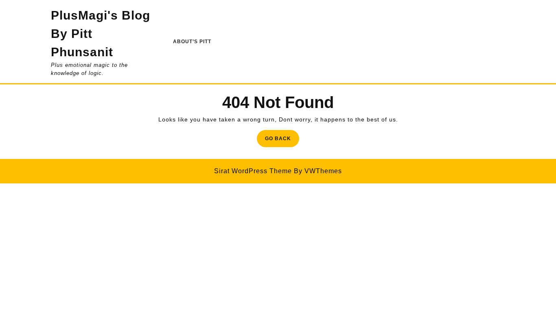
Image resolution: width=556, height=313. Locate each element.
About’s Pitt (192, 41)
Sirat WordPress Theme (253, 171)
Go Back (282, 140)
